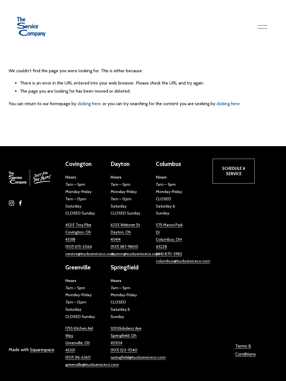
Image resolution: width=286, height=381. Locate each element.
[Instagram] (11, 203)
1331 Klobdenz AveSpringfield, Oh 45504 (126, 335)
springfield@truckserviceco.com (138, 357)
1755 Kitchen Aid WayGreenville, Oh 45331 (79, 339)
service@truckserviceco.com (90, 253)
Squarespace (42, 349)
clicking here (89, 103)
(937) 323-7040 (124, 350)
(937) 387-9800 (124, 246)
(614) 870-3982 (169, 253)
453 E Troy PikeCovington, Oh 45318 (78, 232)
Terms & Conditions (245, 350)
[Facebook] (20, 203)
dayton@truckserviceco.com (135, 253)
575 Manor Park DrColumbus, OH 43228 (169, 235)
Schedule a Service (233, 171)
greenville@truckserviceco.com (92, 364)
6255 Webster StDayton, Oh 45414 (125, 232)
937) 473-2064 (79, 246)
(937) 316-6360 (78, 357)
